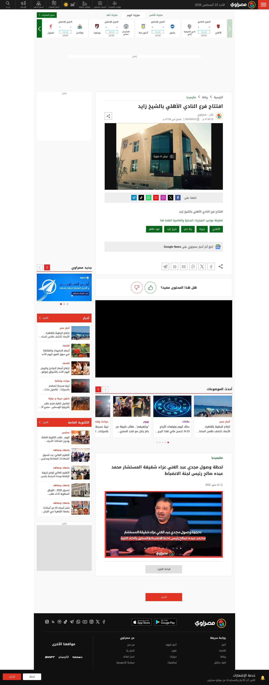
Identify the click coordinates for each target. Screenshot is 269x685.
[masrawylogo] (207, 623)
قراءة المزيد (163, 569)
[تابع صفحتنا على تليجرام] (134, 197)
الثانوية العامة (78, 422)
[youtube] (85, 622)
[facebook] (104, 622)
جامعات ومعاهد (61, 450)
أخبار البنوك (171, 644)
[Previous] (106, 389)
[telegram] (72, 622)
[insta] (91, 622)
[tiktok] (65, 622)
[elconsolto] (63, 658)
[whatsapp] (78, 622)
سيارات (173, 656)
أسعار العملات (53, 7)
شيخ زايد (172, 229)
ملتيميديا (191, 97)
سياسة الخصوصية (125, 662)
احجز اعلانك (128, 656)
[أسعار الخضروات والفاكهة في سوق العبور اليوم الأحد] (80, 350)
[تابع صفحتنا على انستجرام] (163, 197)
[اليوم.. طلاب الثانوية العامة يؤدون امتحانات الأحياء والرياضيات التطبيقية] (80, 437)
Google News (172, 246)
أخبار (86, 318)
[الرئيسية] (242, 4)
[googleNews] (47, 622)
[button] (263, 4)
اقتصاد (66, 346)
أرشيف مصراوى (100, 7)
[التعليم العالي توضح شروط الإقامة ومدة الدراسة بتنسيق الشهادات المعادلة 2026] (80, 472)
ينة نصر (188, 229)
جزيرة (202, 229)
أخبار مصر (65, 328)
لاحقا (32, 676)
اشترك (12, 676)
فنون (174, 650)
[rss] (53, 622)
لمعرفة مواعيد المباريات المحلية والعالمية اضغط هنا (191, 220)
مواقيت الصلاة (84, 7)
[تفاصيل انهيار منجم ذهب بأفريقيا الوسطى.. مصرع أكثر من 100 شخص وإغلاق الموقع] (80, 403)
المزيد (164, 597)
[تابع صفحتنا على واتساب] (148, 197)
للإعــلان (23, 7)
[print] (174, 266)
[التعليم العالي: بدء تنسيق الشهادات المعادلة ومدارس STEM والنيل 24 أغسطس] (80, 455)
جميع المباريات (48, 15)
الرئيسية (218, 97)
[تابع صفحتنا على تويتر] (170, 197)
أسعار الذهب (38, 7)
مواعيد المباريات (114, 7)
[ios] (142, 622)
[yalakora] (77, 658)
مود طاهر (154, 229)
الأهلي (216, 229)
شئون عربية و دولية (59, 399)
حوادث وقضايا (62, 381)
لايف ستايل (220, 662)
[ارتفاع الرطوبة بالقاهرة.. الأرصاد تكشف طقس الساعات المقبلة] (80, 333)
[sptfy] (59, 622)
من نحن (130, 644)
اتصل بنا (130, 650)
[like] (150, 287)
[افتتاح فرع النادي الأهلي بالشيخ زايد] (211, 266)
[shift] (50, 658)
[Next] (39, 28)
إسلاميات (172, 662)
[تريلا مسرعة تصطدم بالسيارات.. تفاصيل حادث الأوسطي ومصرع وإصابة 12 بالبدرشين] (80, 386)
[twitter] (98, 622)
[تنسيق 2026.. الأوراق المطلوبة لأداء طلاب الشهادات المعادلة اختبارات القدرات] (80, 490)
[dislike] (137, 287)
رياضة (205, 97)
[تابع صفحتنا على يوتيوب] (156, 197)
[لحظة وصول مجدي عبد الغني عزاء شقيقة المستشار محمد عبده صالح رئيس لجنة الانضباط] (164, 526)
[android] (165, 622)
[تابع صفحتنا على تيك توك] (141, 197)
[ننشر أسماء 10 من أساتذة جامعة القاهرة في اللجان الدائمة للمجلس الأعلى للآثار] (80, 508)
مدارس (66, 432)
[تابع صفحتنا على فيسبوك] (178, 197)
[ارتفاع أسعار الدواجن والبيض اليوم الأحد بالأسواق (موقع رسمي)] (80, 368)
